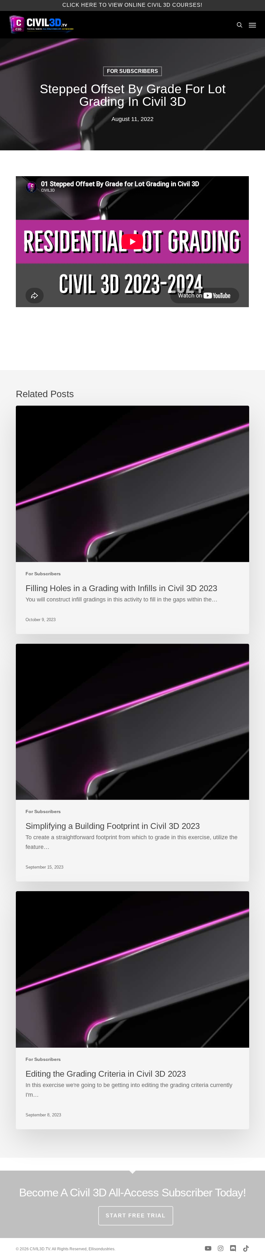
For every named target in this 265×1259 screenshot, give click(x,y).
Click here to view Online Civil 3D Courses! (132, 5)
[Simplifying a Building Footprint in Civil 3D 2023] (132, 763)
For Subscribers (132, 71)
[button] (252, 25)
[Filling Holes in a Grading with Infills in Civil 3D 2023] (132, 520)
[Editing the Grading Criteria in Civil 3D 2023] (132, 1010)
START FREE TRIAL (136, 1215)
